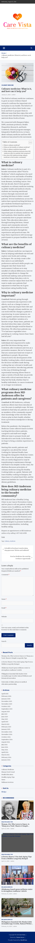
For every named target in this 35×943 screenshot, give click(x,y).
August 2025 (5, 711)
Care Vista (8, 40)
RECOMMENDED (8, 798)
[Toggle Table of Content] (29, 142)
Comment (5, 575)
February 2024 (6, 757)
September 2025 (6, 709)
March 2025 (5, 724)
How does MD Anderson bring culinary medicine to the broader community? (15, 156)
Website (4, 616)
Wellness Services (7, 782)
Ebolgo (3, 792)
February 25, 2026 (6, 894)
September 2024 (7, 739)
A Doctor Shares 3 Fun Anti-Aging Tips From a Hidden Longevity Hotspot (16, 858)
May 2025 (4, 719)
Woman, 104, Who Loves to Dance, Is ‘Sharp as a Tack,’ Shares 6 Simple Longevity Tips (15, 826)
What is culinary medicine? (12, 145)
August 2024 (5, 742)
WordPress (24, 940)
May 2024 (4, 750)
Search (3, 641)
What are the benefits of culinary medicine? (17, 147)
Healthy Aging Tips (7, 777)
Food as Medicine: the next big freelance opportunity (20, 557)
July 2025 (4, 714)
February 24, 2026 (6, 926)
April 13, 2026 (5, 861)
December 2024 (6, 732)
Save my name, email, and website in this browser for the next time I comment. (15, 629)
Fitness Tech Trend (8, 772)
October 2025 (5, 706)
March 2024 (5, 755)
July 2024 (4, 745)
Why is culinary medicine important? (15, 149)
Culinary (7, 541)
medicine (12, 541)
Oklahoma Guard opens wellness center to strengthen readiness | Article (16, 890)
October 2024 (6, 737)
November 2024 (6, 734)
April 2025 (4, 722)
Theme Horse (20, 937)
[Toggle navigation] (3, 48)
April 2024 (4, 752)
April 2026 (4, 694)
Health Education (7, 774)
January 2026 (5, 699)
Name (4, 599)
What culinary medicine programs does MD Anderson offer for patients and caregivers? (17, 152)
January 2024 (5, 760)
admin (13, 95)
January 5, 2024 (5, 95)
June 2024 (4, 747)
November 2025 (6, 704)
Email (3, 608)
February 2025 (6, 727)
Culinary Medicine (7, 85)
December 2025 (6, 701)
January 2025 (5, 729)
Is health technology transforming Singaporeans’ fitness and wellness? (16, 549)
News (3, 780)
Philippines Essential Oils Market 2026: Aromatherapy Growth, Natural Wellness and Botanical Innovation (16, 676)
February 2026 (6, 696)
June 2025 (4, 717)
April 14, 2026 (5, 828)
